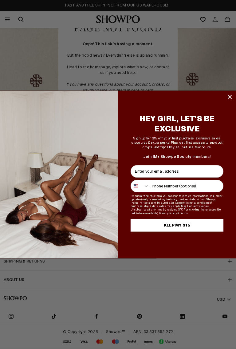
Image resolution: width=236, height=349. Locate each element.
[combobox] (140, 186)
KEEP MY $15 (177, 225)
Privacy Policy (168, 213)
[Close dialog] (230, 97)
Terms (183, 213)
